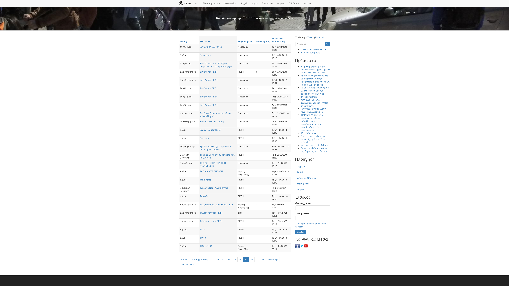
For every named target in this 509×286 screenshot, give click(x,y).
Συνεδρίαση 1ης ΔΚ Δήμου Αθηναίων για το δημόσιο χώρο (216, 65)
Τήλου (203, 229)
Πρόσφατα (303, 183)
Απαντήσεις (263, 41)
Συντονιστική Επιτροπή (212, 121)
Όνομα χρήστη (304, 203)
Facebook (319, 37)
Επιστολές (267, 3)
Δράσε (307, 3)
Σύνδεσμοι (294, 3)
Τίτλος (203, 41)
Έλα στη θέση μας (310, 52)
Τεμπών (204, 196)
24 (240, 259)
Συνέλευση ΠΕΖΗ (209, 71)
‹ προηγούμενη (200, 259)
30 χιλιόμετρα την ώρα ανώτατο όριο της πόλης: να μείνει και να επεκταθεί (315, 69)
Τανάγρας (205, 179)
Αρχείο (244, 3)
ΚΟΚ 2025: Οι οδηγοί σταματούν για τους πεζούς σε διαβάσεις (315, 102)
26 (252, 259)
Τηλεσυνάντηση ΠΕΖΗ (211, 212)
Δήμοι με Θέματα (306, 177)
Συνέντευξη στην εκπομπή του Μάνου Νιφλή (215, 115)
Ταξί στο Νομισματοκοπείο (214, 187)
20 (217, 259)
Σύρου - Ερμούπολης (210, 129)
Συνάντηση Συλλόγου (211, 46)
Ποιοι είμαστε (210, 3)
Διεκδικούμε (230, 3)
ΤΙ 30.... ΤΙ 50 (206, 245)
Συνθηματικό (303, 213)
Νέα (197, 3)
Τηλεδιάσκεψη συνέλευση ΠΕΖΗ (216, 204)
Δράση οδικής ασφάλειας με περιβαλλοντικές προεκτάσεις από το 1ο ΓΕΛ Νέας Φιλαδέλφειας (315, 80)
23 (234, 259)
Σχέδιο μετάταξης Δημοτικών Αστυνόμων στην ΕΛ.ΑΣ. (215, 148)
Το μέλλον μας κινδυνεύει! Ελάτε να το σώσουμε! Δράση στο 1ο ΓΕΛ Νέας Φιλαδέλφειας (315, 92)
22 (229, 259)
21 (223, 259)
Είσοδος (300, 232)
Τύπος (183, 41)
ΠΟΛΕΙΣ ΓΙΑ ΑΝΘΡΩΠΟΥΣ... (314, 49)
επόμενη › (273, 259)
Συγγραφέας (245, 41)
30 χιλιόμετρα (308, 133)
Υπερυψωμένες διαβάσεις (315, 145)
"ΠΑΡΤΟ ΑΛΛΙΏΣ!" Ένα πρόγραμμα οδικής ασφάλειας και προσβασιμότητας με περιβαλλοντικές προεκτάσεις (312, 122)
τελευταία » (187, 264)
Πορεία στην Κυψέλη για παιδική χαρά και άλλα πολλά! (313, 139)
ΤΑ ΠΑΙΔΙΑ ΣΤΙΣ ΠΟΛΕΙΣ (211, 171)
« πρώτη (185, 259)
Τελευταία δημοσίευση (278, 40)
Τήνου (203, 237)
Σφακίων (204, 138)
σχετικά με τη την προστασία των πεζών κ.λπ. (217, 156)
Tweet (310, 37)
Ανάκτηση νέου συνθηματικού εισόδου (310, 225)
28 (263, 259)
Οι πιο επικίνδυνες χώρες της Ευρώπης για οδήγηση (314, 150)
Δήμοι (255, 3)
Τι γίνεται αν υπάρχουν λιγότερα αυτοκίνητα (313, 110)
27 (257, 259)
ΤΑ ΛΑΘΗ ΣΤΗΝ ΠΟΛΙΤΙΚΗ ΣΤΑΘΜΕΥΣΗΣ (213, 164)
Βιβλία (301, 172)
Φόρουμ (281, 3)
